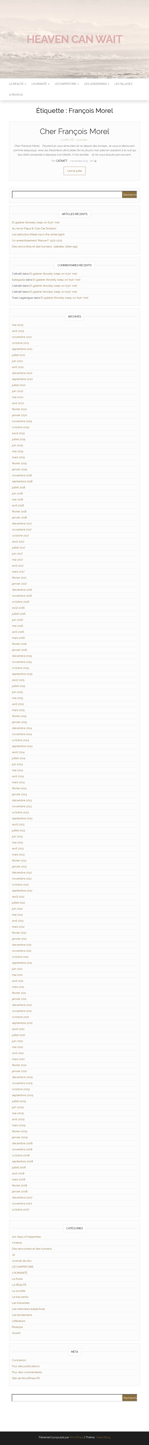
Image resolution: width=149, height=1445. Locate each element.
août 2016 (18, 607)
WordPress (77, 1437)
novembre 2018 (22, 475)
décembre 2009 (22, 1077)
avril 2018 (18, 505)
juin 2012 (17, 908)
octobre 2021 (20, 343)
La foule (17, 1279)
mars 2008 (18, 1179)
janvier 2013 (19, 866)
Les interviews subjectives (28, 1309)
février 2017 (19, 577)
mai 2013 (17, 842)
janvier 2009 (20, 1137)
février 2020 (19, 409)
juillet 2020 (19, 385)
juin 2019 (17, 445)
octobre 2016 (20, 601)
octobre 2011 (20, 956)
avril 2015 (18, 704)
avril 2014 (18, 776)
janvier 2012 (19, 938)
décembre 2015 (22, 656)
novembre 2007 (22, 1203)
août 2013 (18, 824)
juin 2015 (17, 692)
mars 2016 (18, 638)
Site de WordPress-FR (26, 1378)
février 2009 (19, 1131)
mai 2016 (17, 625)
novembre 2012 (22, 878)
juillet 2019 (18, 439)
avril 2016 (18, 632)
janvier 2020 (19, 415)
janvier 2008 (19, 1191)
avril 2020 (18, 403)
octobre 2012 (20, 884)
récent (16, 1333)
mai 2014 (17, 770)
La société (81, 139)
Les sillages (123, 84)
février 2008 (19, 1185)
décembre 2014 (22, 728)
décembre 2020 (22, 373)
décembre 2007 (22, 1197)
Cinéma (17, 1242)
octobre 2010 (20, 1017)
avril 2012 (18, 920)
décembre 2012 (22, 872)
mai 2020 (17, 397)
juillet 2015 (18, 686)
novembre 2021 (22, 337)
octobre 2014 (20, 740)
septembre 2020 (22, 379)
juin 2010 (17, 1041)
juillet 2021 (18, 355)
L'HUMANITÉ (19, 1272)
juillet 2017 (18, 547)
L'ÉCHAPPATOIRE (23, 1266)
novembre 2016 (22, 595)
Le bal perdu (20, 1297)
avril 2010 (18, 1053)
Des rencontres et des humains (32, 1248)
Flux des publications (25, 1366)
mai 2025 (17, 325)
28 (91, 161)
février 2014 (19, 788)
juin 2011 (17, 969)
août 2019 (18, 433)
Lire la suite (74, 171)
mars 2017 (18, 571)
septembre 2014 (22, 746)
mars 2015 (18, 710)
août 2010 (18, 1029)
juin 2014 (17, 764)
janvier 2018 (19, 517)
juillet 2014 (18, 758)
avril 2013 (18, 848)
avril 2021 (18, 367)
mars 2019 (18, 457)
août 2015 (18, 680)
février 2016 (19, 644)
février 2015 (19, 716)
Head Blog (103, 1437)
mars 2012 (18, 926)
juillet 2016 (18, 613)
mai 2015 (17, 698)
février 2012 (19, 932)
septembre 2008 (22, 1161)
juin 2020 (17, 391)
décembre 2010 (22, 1005)
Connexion (19, 1360)
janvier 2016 (19, 650)
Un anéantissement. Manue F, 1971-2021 (37, 240)
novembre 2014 (22, 734)
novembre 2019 (22, 421)
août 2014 (18, 752)
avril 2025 (18, 331)
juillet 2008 (19, 1167)
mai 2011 (17, 975)
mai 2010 (17, 1047)
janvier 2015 (19, 722)
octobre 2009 (21, 1089)
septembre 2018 (22, 481)
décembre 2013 (22, 800)
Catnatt (62, 160)
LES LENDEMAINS (95, 84)
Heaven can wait (74, 39)
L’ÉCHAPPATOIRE (66, 84)
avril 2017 (18, 565)
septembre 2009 (22, 1095)
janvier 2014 (19, 794)
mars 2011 (18, 987)
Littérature (18, 1321)
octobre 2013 (20, 812)
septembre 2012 (22, 890)
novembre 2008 (22, 1149)
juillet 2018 (18, 487)
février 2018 (19, 511)
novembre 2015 (22, 662)
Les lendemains (22, 1315)
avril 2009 (18, 1119)
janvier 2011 (19, 999)
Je (13, 1254)
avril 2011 (17, 981)
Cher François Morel (74, 131)
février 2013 (19, 860)
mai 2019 (17, 451)
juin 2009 (18, 1107)
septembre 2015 (22, 674)
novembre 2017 (22, 529)
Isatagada (18, 279)
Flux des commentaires (27, 1372)
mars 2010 (18, 1059)
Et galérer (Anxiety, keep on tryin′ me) (36, 222)
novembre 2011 (21, 950)
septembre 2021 (22, 349)
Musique (17, 1327)
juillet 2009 (19, 1101)
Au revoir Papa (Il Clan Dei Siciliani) (34, 228)
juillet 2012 (18, 902)
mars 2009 (18, 1125)
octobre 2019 (20, 427)
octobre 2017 (20, 535)
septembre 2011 (22, 962)
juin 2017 (17, 553)
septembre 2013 (22, 818)
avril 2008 (18, 1173)
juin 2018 (17, 493)
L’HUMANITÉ (40, 84)
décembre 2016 (22, 589)
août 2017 (18, 541)
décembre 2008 (22, 1143)
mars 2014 (18, 782)
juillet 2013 (18, 830)
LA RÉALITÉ (16, 84)
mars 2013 (18, 854)
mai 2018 (17, 499)
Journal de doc (22, 1260)
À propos (16, 94)
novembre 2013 (22, 806)
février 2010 (19, 1065)
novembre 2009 (22, 1083)
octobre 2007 (20, 1209)
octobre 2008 (21, 1155)
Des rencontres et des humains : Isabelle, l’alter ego (45, 246)
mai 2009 (18, 1113)
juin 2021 (17, 361)
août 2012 (18, 896)
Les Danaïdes (20, 1303)
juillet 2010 (18, 1035)
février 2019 (19, 463)
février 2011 (19, 993)
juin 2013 (17, 836)
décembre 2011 (21, 944)
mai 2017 (17, 559)
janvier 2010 (19, 1071)
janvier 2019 (19, 469)
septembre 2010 (22, 1023)
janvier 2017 (19, 583)
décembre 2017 (22, 523)
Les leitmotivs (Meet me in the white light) (38, 234)
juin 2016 (17, 619)
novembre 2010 (22, 1011)
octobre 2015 (20, 668)
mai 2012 (17, 914)
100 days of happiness (26, 1236)
